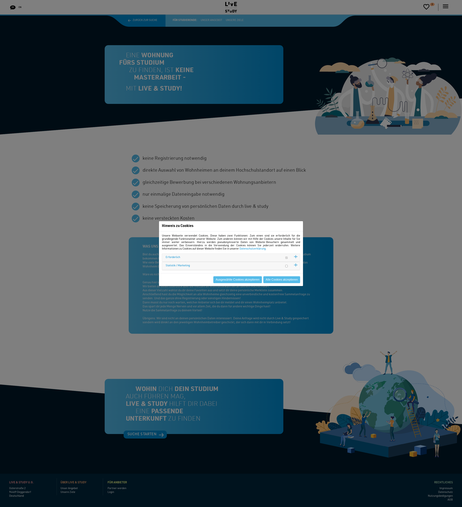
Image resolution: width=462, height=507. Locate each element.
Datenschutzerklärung (252, 249)
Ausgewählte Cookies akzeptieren (238, 279)
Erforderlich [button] (173, 257)
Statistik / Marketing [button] (178, 265)
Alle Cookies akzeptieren (282, 279)
